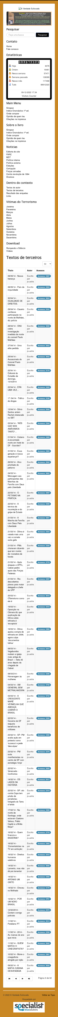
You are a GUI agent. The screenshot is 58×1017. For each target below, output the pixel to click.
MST (8, 157)
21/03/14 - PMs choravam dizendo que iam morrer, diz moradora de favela (16, 551)
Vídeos (9, 251)
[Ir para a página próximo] (23, 979)
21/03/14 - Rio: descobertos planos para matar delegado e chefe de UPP (16, 584)
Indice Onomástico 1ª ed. (17, 110)
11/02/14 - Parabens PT (13, 922)
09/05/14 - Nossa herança (15, 277)
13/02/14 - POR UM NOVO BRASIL (15, 901)
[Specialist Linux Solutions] (29, 1007)
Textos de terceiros (15, 190)
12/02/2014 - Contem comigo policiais (15, 912)
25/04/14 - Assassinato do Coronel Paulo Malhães (15, 360)
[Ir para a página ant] (16, 979)
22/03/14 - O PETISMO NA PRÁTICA (14, 495)
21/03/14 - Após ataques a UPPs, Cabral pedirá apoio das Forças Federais (15, 568)
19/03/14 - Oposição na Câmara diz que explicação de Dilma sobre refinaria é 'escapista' (15, 615)
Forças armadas (13, 171)
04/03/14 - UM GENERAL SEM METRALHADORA (16, 687)
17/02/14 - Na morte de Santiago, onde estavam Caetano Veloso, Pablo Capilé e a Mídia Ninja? (16, 818)
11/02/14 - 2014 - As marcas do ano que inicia (16, 934)
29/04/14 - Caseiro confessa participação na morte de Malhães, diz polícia (16, 315)
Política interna (13, 160)
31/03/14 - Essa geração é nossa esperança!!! (15, 453)
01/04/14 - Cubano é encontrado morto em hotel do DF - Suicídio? (16, 441)
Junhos (9, 220)
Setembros (11, 229)
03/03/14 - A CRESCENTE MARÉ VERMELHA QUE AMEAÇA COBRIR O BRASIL (16, 704)
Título (10, 270)
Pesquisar (42, 34)
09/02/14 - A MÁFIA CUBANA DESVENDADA (15, 968)
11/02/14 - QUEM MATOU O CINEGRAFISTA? (16, 946)
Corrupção (10, 168)
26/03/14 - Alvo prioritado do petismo (14, 464)
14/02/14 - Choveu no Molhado (16, 889)
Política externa (13, 162)
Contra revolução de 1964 (17, 174)
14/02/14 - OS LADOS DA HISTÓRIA (14, 782)
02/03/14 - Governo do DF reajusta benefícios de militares (14, 724)
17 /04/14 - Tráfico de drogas (16, 399)
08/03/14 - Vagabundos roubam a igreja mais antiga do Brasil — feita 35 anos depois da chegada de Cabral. (15, 658)
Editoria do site (13, 151)
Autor (29, 270)
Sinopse (10, 107)
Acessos (40, 270)
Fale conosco (12, 49)
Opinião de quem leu (15, 116)
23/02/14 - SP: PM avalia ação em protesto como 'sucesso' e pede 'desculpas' (16, 740)
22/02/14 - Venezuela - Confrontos (13, 771)
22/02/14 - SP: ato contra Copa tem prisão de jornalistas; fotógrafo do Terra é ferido (16, 797)
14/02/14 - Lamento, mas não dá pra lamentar (16, 868)
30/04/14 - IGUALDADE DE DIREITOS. (15, 301)
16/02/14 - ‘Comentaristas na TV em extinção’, (16, 846)
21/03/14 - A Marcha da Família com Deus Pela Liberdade (16, 521)
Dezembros (11, 237)
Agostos (10, 226)
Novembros (11, 234)
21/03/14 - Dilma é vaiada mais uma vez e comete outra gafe (16, 535)
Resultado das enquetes (17, 193)
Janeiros (10, 206)
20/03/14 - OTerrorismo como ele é (16, 598)
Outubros (10, 231)
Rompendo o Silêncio (15, 248)
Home (9, 46)
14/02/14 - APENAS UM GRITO (14, 879)
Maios (9, 217)
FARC (9, 154)
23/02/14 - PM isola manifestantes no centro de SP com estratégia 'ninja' (16, 757)
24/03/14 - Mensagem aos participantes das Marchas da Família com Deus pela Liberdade (16, 480)
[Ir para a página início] (9, 979)
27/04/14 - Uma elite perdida (14, 347)
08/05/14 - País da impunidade (16, 288)
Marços (9, 212)
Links (8, 196)
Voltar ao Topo (48, 994)
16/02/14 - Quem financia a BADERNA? (15, 835)
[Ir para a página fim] (29, 979)
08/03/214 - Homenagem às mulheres (15, 676)
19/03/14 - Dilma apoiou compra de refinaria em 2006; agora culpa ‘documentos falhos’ (16, 635)
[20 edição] (29, 18)
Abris (8, 215)
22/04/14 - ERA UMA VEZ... (14, 388)
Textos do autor (13, 187)
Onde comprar (12, 113)
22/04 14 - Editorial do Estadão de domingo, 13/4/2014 (13, 376)
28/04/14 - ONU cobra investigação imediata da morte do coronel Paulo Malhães (16, 332)
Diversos (10, 177)
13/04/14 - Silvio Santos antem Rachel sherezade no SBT (16, 413)
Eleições (10, 165)
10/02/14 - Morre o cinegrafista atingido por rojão (16, 957)
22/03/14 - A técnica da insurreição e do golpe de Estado (15, 508)
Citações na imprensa (16, 119)
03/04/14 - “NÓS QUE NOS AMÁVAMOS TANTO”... (15, 427)
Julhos (9, 223)
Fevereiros (11, 209)
